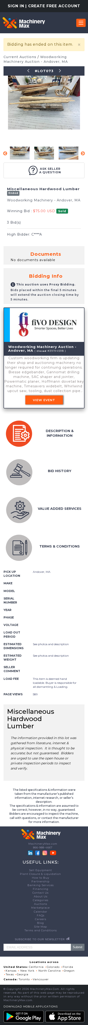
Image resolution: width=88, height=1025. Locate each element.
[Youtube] (53, 852)
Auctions (40, 904)
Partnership (40, 881)
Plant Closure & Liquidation (40, 874)
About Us (40, 896)
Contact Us (40, 892)
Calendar (40, 911)
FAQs (40, 915)
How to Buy (40, 877)
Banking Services (40, 885)
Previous (5, 153)
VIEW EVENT (44, 400)
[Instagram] (45, 852)
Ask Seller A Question (50, 170)
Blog (40, 923)
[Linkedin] (31, 852)
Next (82, 153)
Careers (40, 919)
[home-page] (23, 23)
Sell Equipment (40, 870)
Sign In (16, 6)
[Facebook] (37, 852)
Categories (40, 900)
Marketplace (40, 907)
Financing (40, 889)
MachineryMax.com (42, 843)
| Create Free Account (52, 6)
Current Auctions (21, 57)
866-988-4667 (43, 847)
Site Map (40, 926)
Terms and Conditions (40, 930)
